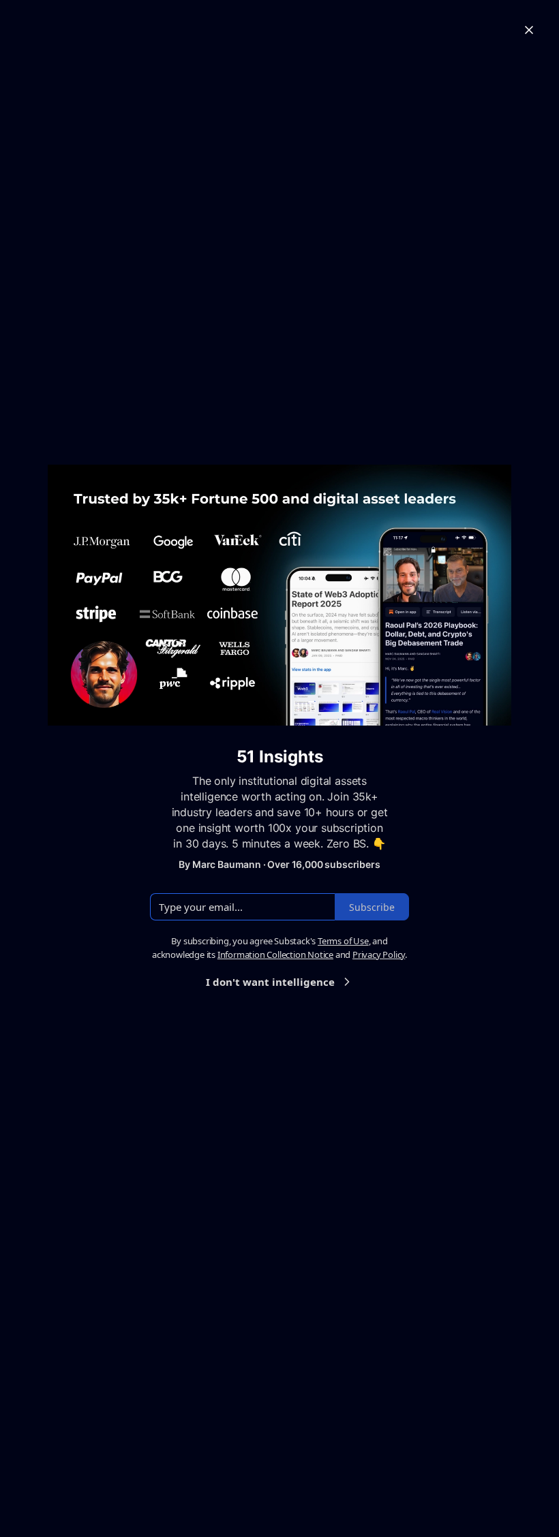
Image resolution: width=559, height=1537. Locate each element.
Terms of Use (343, 941)
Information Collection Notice (275, 954)
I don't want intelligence (270, 982)
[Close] (529, 30)
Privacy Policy (378, 954)
